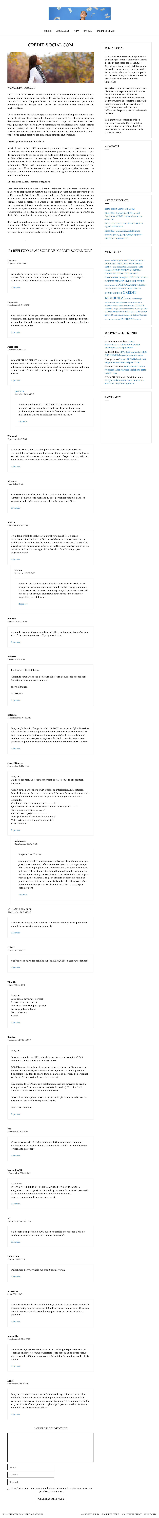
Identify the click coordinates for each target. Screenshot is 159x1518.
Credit (47, 31)
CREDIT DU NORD (125, 288)
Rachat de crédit (106, 31)
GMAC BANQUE (138, 309)
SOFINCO (127, 319)
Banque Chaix (109, 261)
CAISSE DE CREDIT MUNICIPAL (121, 273)
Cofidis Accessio (110, 285)
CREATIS (108, 288)
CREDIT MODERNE (113, 293)
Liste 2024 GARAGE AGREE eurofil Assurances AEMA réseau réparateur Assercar (123, 216)
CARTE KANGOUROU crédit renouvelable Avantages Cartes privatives (122, 344)
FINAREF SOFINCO (119, 305)
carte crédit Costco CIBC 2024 (120, 208)
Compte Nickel (138, 284)
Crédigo (128, 299)
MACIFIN (113, 312)
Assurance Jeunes (90, 1514)
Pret (76, 31)
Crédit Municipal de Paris (119, 302)
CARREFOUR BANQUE (116, 277)
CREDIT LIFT (137, 288)
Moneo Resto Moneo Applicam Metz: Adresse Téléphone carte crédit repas (125, 369)
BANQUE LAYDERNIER (124, 264)
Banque (88, 31)
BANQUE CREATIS (122, 260)
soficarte (117, 319)
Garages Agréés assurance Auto (123, 309)
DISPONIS (131, 302)
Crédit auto (150, 1514)
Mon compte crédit (132, 1514)
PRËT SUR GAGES (132, 312)
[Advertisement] (123, 171)
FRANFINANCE (129, 305)
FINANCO (109, 305)
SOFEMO (137, 315)
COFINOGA (123, 284)
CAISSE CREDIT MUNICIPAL (127, 270)
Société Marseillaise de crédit (123, 315)
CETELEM (130, 280)
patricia (19, 391)
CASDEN (134, 277)
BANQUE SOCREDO (133, 267)
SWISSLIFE (137, 319)
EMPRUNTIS (138, 302)
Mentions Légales (33, 1514)
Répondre (15, 287)
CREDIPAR (114, 288)
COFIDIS (140, 281)
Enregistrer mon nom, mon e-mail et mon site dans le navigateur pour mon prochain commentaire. (52, 1489)
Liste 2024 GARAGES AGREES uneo (122, 231)
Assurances (62, 31)
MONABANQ (120, 312)
